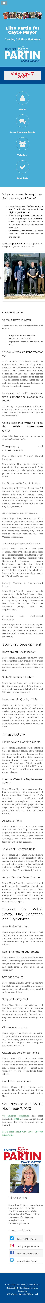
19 (43, 295)
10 (23, 295)
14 (31, 295)
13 (29, 295)
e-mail (35, 1294)
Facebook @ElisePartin (27, 1253)
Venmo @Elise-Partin (26, 1261)
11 (25, 295)
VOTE (16, 1119)
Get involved (9, 1116)
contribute (24, 1116)
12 (27, 295)
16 (36, 295)
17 (38, 295)
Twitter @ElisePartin (26, 1239)
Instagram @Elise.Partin (28, 1246)
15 (34, 295)
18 (40, 295)
